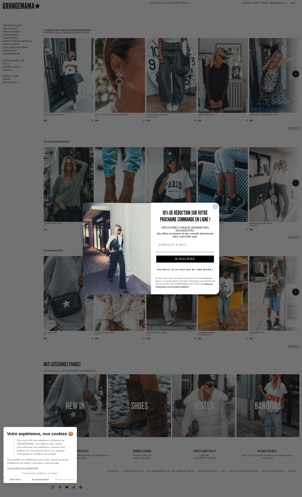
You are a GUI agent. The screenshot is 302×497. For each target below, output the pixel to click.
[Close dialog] (215, 206)
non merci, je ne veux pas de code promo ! (185, 269)
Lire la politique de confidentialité (22, 468)
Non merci (15, 479)
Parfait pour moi (64, 479)
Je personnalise (40, 479)
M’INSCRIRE (185, 258)
